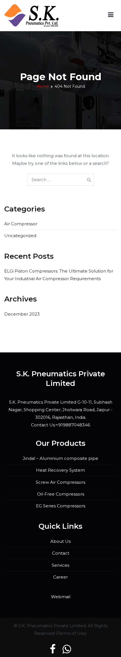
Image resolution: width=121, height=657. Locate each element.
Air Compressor (20, 223)
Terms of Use (71, 633)
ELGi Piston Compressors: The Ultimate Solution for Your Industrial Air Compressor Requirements (58, 274)
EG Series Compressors (60, 505)
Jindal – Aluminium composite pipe (60, 458)
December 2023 (22, 314)
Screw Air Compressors (60, 482)
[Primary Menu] (110, 15)
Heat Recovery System (60, 470)
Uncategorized (20, 235)
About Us (60, 541)
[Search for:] (60, 179)
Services (60, 565)
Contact (60, 553)
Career (60, 577)
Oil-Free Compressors (60, 494)
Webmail (60, 596)
